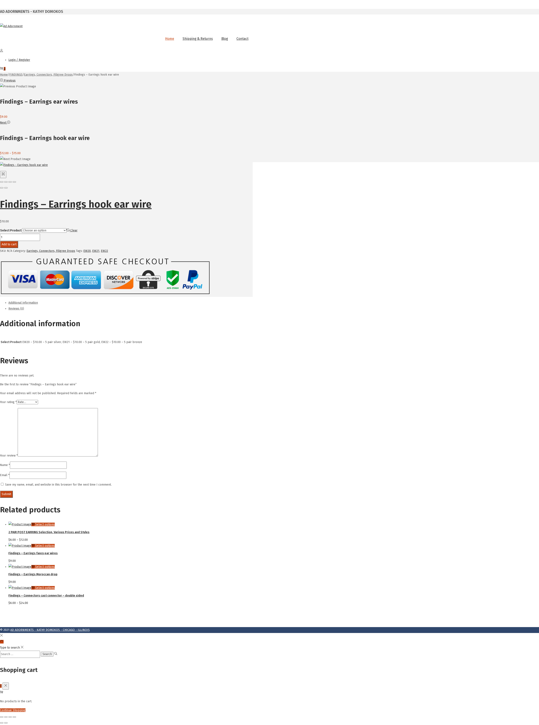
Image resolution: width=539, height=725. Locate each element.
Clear (73, 230)
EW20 (87, 251)
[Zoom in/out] (14, 182)
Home (4, 74)
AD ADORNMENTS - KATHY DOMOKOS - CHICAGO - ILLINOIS (50, 630)
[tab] (130, 303)
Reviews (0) (16, 308)
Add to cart (9, 244)
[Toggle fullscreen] (10, 182)
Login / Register (19, 60)
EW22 (104, 251)
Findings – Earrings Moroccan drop (32, 574)
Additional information (23, 302)
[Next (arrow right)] (6, 187)
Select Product (10, 230)
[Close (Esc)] (1, 182)
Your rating (8, 402)
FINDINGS (16, 74)
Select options (45, 524)
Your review (9, 455)
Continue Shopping (12, 710)
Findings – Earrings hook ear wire (76, 204)
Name (5, 465)
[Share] (6, 182)
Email (4, 475)
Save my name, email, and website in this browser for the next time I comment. (58, 484)
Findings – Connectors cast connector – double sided (46, 595)
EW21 (95, 251)
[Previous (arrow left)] (1, 187)
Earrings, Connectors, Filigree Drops (48, 74)
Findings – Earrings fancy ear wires (33, 553)
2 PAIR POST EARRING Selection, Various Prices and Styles (48, 532)
